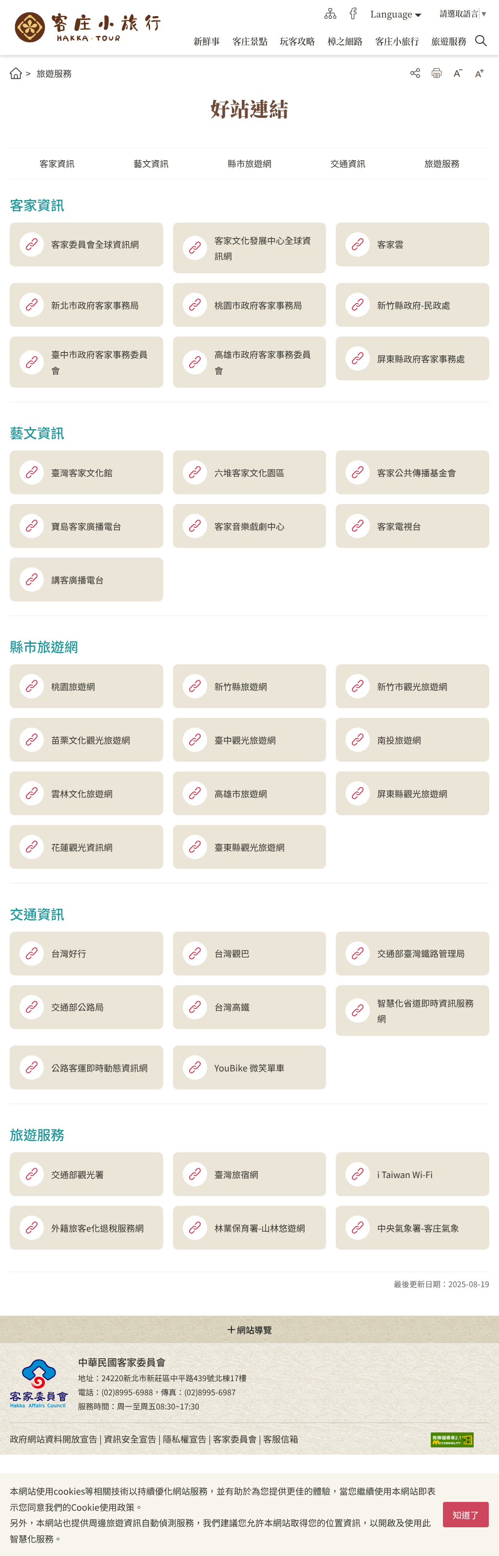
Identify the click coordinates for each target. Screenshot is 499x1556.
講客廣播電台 (77, 579)
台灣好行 (68, 953)
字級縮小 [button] (458, 73)
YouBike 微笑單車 (249, 1067)
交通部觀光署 (77, 1174)
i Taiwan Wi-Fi (405, 1174)
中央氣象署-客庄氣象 (418, 1227)
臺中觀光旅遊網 (245, 739)
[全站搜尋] (481, 41)
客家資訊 (57, 163)
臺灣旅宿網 (236, 1174)
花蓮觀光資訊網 (82, 847)
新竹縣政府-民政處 (413, 305)
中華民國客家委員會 (39, 1383)
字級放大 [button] (479, 73)
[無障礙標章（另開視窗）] (460, 1438)
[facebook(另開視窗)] (353, 13)
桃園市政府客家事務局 (258, 305)
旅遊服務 (54, 73)
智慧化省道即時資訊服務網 (425, 1010)
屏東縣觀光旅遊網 (412, 793)
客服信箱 (280, 1438)
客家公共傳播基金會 (416, 472)
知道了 (466, 1514)
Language (391, 13)
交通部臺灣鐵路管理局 (421, 953)
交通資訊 (347, 163)
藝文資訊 (151, 163)
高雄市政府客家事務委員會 (262, 362)
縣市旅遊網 (249, 163)
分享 (415, 73)
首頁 (16, 73)
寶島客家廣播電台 (86, 526)
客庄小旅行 (88, 27)
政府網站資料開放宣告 (53, 1438)
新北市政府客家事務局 (95, 305)
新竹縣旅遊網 (240, 686)
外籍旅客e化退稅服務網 (97, 1227)
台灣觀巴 (232, 953)
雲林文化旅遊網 (82, 793)
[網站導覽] (330, 13)
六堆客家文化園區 (249, 472)
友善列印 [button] (436, 73)
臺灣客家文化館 (82, 472)
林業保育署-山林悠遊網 (259, 1227)
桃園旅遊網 (73, 686)
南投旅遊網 (399, 739)
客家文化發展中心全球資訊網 (262, 248)
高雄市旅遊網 (240, 793)
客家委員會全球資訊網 (95, 244)
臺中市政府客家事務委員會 (99, 362)
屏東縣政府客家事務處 (421, 358)
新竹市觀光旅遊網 (412, 686)
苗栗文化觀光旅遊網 (90, 739)
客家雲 (390, 244)
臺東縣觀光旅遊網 (249, 847)
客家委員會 (235, 1438)
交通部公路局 (77, 1006)
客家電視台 (399, 526)
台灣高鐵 (232, 1006)
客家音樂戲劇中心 (249, 526)
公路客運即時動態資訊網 (99, 1067)
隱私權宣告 (185, 1438)
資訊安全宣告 (130, 1438)
